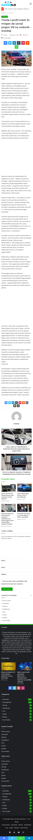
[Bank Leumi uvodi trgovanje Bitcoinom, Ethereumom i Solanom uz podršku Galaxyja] (24, 666)
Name (3, 560)
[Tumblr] (16, 402)
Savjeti (4, 615)
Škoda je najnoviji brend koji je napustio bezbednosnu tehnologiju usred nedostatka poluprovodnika (7, 519)
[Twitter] (9, 402)
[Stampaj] (18, 405)
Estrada (4, 617)
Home (4, 13)
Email (3, 567)
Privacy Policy (6, 600)
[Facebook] (6, 402)
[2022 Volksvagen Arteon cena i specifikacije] (24, 488)
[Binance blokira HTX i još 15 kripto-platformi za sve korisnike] (8, 666)
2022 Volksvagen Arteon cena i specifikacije (23, 495)
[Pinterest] (20, 402)
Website (3, 574)
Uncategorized (6, 702)
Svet (3, 612)
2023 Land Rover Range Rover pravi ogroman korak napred (7, 496)
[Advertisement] (16, 157)
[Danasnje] (8, 3)
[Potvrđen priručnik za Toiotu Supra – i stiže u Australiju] (24, 508)
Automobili (10, 13)
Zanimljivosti (6, 609)
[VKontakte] (27, 402)
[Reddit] (23, 402)
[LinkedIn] (13, 402)
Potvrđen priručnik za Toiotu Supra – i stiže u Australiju (23, 515)
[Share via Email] (14, 405)
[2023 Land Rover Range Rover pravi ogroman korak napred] (8, 488)
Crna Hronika (6, 620)
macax (5, 35)
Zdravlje (4, 606)
